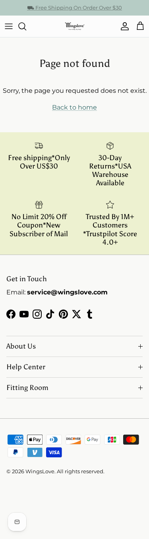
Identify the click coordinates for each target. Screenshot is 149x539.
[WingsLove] (75, 26)
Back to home (74, 107)
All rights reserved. (80, 471)
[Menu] (8, 26)
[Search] (26, 26)
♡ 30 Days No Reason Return (74, 11)
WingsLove (39, 471)
